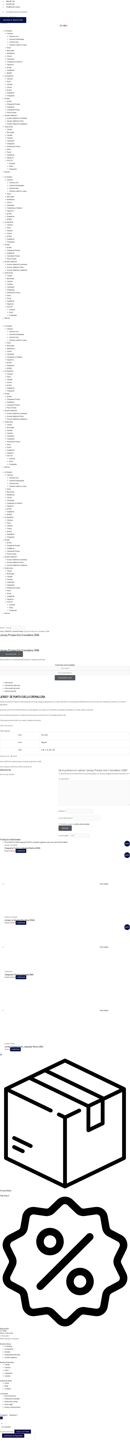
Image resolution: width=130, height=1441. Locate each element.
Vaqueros (10, 65)
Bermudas (10, 50)
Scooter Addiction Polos (15, 121)
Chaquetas (10, 96)
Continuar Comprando (13, 1435)
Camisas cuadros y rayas (18, 45)
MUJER (9, 73)
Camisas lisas (14, 42)
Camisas (10, 33)
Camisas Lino (14, 36)
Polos (9, 48)
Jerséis (9, 67)
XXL (50, 750)
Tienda (9, 129)
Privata (7, 98)
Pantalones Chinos (13, 146)
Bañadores (11, 53)
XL (47, 750)
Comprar (21, 851)
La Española (9, 76)
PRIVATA (8, 631)
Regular (44, 742)
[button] (65, 624)
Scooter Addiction (11, 115)
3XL (53, 750)
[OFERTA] (32, 842)
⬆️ (1, 1054)
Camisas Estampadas (16, 39)
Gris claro (44, 735)
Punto (9, 152)
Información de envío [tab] (12, 688)
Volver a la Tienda (22, 1432)
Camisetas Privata (13, 110)
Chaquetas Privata (13, 104)
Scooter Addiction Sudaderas (17, 124)
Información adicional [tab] (12, 685)
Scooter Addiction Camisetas (17, 118)
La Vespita (8, 31)
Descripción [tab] (9, 683)
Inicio (2, 631)
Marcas (7, 172)
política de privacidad (81, 824)
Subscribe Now (65, 678)
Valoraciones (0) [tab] (10, 691)
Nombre (62, 811)
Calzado (9, 84)
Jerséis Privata (18, 631)
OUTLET (10, 160)
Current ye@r (64, 836)
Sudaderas (10, 70)
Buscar (2, 628)
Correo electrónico (66, 818)
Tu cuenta (3, 23)
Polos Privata (11, 113)
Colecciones (9, 127)
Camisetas (10, 59)
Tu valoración (64, 779)
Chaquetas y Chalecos (14, 62)
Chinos (9, 56)
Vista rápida (63, 842)
